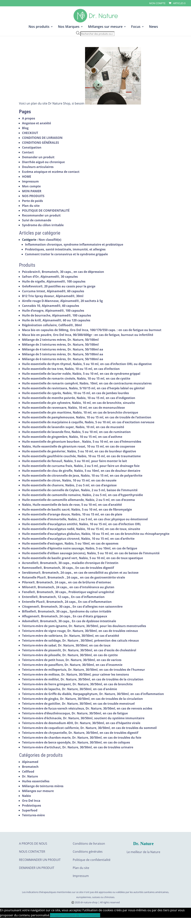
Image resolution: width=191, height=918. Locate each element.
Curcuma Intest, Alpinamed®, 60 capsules (53, 291)
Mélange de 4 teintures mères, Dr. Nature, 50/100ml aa (62, 349)
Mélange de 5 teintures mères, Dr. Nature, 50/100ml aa (62, 354)
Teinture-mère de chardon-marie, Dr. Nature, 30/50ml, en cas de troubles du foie (81, 737)
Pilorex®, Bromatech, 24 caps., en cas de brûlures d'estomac (66, 582)
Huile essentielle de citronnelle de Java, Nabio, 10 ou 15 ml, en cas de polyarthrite (82, 475)
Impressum (30, 181)
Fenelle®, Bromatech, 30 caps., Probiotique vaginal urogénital (68, 592)
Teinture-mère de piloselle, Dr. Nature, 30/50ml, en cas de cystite (70, 655)
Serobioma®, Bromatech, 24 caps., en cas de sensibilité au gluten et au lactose (80, 573)
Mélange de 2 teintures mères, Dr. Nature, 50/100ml (60, 340)
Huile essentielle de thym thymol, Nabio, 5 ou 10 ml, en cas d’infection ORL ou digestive (87, 364)
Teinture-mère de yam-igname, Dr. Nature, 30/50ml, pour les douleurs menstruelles (84, 626)
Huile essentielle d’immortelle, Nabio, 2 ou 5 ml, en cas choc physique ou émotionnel (85, 519)
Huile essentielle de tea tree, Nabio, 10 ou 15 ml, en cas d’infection (71, 369)
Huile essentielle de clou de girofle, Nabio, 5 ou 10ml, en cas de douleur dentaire (81, 471)
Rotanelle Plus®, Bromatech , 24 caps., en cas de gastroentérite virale (73, 577)
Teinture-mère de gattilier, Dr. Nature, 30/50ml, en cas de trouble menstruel (78, 704)
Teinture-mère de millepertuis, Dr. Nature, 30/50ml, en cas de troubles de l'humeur (83, 670)
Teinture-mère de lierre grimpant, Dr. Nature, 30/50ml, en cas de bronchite (77, 684)
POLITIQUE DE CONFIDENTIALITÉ (46, 210)
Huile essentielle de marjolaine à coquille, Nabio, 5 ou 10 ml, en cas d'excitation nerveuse (88, 422)
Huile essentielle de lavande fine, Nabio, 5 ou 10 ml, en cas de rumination (76, 432)
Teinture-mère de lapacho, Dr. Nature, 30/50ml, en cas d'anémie (69, 689)
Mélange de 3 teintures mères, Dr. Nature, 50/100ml (60, 344)
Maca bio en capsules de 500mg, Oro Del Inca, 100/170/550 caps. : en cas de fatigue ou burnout (91, 330)
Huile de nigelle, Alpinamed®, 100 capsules (53, 281)
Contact (28, 152)
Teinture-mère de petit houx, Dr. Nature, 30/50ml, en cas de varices (71, 660)
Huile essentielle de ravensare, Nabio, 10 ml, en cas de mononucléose (73, 408)
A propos (28, 118)
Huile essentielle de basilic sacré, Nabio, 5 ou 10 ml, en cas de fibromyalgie (77, 509)
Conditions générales (88, 852)
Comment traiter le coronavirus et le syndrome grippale (66, 254)
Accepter (56, 915)
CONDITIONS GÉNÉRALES (40, 143)
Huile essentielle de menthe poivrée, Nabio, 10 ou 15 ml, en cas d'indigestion (78, 398)
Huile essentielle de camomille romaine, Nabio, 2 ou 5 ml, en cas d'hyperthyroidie (82, 495)
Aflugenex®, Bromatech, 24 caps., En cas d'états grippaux (64, 616)
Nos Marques (68, 27)
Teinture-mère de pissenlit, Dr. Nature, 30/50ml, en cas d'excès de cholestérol (79, 650)
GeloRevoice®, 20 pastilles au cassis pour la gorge (58, 286)
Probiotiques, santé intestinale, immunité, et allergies (65, 249)
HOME (26, 176)
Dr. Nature (30, 776)
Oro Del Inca (31, 801)
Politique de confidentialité (91, 860)
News (153, 27)
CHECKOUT (30, 133)
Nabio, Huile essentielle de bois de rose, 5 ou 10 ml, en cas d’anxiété (72, 505)
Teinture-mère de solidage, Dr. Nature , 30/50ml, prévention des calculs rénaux (80, 640)
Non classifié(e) (50, 240)
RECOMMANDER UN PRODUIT (40, 860)
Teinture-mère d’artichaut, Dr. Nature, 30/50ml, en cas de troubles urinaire (77, 747)
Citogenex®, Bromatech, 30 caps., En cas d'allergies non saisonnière (72, 606)
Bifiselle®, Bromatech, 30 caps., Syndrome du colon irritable (66, 611)
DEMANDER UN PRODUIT (36, 868)
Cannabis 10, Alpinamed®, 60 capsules (50, 306)
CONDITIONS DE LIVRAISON (42, 138)
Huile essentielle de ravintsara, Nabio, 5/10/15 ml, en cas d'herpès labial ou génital (83, 388)
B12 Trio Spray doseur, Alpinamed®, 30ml (52, 296)
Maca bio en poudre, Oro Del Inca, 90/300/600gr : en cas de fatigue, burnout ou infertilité (87, 335)
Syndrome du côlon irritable (43, 225)
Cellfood (28, 771)
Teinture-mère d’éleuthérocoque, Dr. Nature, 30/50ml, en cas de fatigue (75, 713)
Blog (25, 128)
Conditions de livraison (89, 843)
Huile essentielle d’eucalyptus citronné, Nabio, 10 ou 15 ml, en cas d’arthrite (78, 539)
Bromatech (30, 767)
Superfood (29, 810)
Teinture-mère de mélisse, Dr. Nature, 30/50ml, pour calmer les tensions (75, 674)
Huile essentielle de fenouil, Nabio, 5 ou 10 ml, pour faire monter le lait (74, 461)
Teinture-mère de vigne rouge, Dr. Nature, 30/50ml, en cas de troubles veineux (80, 631)
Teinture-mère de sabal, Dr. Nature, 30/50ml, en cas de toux (66, 645)
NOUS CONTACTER (32, 852)
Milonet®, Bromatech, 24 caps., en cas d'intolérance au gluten (68, 587)
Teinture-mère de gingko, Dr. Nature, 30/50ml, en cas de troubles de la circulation (82, 699)
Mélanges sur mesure (105, 27)
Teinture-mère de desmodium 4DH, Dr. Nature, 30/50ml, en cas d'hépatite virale (81, 723)
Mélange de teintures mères (42, 786)
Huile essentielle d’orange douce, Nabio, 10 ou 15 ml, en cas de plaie (72, 514)
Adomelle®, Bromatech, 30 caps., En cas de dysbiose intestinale (69, 621)
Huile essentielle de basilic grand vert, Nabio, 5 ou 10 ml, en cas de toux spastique (82, 558)
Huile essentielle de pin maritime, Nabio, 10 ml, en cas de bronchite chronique (80, 412)
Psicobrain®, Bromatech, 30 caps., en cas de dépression (63, 272)
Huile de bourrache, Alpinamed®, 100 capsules (56, 315)
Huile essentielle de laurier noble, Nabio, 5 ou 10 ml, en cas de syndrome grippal (81, 374)
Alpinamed (30, 762)
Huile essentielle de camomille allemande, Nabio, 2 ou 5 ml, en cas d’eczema (78, 500)
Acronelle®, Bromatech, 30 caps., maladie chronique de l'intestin (70, 563)
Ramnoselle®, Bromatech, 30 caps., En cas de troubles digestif (68, 568)
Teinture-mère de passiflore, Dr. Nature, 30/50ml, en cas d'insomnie (72, 665)
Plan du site (31, 206)
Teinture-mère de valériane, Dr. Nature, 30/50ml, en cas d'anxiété (70, 636)
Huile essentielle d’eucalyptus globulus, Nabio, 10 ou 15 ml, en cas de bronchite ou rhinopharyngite (95, 534)
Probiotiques (31, 805)
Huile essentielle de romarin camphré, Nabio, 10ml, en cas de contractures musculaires (87, 383)
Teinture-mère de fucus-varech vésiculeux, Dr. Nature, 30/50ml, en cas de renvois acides (87, 708)
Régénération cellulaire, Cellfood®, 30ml (52, 325)
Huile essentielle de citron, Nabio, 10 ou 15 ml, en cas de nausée (69, 480)
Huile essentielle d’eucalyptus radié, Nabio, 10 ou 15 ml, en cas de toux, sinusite (81, 529)
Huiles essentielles (35, 781)
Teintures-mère (33, 815)
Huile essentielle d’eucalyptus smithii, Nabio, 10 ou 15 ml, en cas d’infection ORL (81, 524)
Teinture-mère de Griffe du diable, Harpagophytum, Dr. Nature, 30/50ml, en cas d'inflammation (93, 694)
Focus (135, 27)
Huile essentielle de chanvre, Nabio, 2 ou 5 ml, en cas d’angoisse (69, 485)
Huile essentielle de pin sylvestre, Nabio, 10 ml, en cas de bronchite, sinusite (78, 403)
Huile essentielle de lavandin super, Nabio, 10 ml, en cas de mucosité (73, 427)
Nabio (26, 796)
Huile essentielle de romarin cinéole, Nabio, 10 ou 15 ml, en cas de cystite (76, 378)
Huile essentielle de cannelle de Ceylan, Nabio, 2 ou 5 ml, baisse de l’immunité (79, 490)
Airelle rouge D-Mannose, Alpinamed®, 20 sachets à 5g (62, 301)
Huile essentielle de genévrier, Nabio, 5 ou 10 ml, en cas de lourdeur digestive (79, 451)
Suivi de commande (36, 220)
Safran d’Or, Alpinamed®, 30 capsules (50, 277)
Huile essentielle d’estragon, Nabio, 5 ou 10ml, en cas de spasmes (70, 543)
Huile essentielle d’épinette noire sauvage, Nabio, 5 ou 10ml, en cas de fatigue (79, 548)
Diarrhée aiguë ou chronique (43, 162)
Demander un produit (38, 157)
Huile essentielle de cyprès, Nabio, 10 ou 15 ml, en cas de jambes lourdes (75, 393)
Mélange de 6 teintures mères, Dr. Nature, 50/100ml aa (62, 359)
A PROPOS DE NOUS (33, 843)
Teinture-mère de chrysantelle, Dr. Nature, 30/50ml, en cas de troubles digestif (80, 733)
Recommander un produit (41, 215)
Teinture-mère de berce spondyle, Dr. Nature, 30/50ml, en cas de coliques (76, 742)
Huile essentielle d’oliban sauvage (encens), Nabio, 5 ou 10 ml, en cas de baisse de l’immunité (90, 553)
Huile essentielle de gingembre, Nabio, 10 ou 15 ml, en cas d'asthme (72, 437)
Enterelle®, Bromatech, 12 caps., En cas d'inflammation (63, 597)
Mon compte (157, 3)
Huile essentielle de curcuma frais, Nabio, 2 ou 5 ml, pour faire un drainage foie (81, 466)
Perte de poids (32, 201)
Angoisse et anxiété (36, 123)
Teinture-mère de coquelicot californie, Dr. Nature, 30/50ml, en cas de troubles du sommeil (89, 728)
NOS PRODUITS (33, 196)
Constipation (31, 147)
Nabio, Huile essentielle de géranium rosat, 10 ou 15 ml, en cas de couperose (78, 446)
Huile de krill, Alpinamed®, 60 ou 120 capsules (56, 320)
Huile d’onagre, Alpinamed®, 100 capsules (53, 310)
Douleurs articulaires (38, 167)
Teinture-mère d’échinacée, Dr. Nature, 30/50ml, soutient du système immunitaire (83, 718)
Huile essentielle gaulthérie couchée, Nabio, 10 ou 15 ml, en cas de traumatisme (81, 456)
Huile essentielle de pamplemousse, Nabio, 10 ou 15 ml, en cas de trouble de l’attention (86, 417)
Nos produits (39, 27)
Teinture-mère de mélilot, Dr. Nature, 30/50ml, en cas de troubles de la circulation (82, 679)
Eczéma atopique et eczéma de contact (50, 172)
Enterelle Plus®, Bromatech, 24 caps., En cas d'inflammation (67, 602)
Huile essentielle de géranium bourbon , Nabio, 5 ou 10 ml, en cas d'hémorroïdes (81, 441)
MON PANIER (31, 191)
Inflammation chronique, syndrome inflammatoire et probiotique (74, 244)
